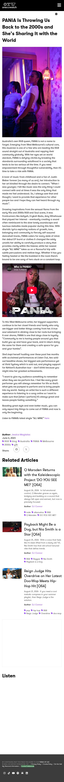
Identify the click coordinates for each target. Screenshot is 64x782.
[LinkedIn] (27, 773)
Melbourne (48, 441)
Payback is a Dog (34, 561)
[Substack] (22, 773)
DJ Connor (37, 506)
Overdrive (45, 613)
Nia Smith (47, 558)
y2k (16, 444)
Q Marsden (31, 515)
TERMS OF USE (44, 762)
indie (28, 512)
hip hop (36, 610)
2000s (7, 444)
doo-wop (57, 613)
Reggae (36, 558)
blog (14, 441)
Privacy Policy (36, 764)
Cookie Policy (47, 764)
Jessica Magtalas (20, 434)
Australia (25, 441)
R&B (6, 441)
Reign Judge (32, 613)
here (47, 418)
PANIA (36, 441)
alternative (39, 512)
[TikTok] (9, 773)
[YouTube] (13, 773)
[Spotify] (18, 773)
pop (28, 610)
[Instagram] (4, 773)
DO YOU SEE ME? (48, 515)
